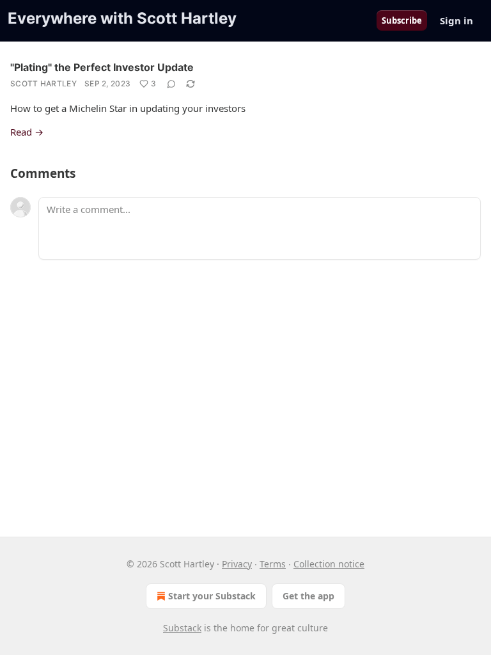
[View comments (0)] (171, 83)
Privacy (237, 564)
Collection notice (328, 564)
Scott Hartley (43, 83)
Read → (26, 131)
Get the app (308, 596)
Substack (182, 628)
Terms (273, 564)
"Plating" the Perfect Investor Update (102, 67)
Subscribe (402, 20)
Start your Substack (212, 596)
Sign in (456, 20)
